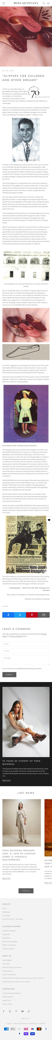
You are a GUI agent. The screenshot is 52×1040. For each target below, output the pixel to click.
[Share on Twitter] (20, 615)
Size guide (6, 934)
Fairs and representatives (11, 993)
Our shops (6, 916)
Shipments (6, 938)
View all (26, 891)
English (24, 1018)
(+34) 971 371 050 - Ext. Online (12, 919)
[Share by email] (44, 615)
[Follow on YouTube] (22, 1011)
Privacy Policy (7, 1004)
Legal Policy (6, 1000)
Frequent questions (9, 931)
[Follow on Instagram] (10, 1011)
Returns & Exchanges (10, 942)
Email (4, 909)
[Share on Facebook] (8, 615)
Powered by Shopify (37, 1024)
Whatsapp (6, 912)
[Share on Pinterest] (32, 615)
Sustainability (7, 971)
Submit (9, 675)
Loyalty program (8, 949)
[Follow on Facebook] (3, 1011)
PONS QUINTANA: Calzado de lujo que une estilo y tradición (23, 978)
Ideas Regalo (7, 960)
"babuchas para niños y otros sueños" (16, 982)
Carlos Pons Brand (9, 975)
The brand (6, 964)
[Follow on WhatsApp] (29, 1011)
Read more (6, 780)
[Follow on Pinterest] (16, 1011)
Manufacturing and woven (12, 967)
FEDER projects (7, 997)
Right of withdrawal (9, 945)
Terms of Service (16, 636)
